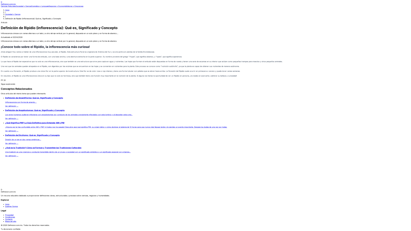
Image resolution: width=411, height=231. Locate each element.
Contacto (9, 219)
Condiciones (10, 217)
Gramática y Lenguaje (40, 6)
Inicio (7, 10)
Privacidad (9, 215)
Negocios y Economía (57, 6)
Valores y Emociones (74, 6)
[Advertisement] (65, 174)
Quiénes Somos (11, 206)
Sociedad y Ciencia (23, 6)
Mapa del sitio (10, 221)
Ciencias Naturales (8, 6)
